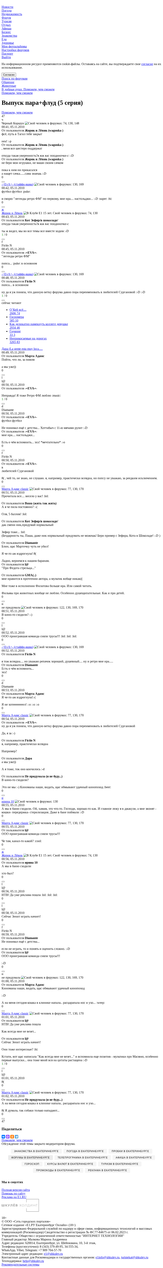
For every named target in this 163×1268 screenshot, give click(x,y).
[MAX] (8, 1136)
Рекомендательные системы (20, 1264)
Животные (9, 85)
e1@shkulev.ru (53, 1253)
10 (8, 801)
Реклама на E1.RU (14, 1197)
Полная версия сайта (16, 1190)
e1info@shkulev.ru (107, 1257)
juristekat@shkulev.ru (134, 1257)
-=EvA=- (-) (17, 184)
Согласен (9, 74)
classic (15, 489)
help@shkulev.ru (33, 1261)
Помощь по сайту (13, 1193)
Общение (8, 82)
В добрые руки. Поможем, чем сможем (28, 89)
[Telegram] (16, 1136)
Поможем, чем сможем (17, 93)
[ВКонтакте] (3, 1136)
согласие (147, 64)
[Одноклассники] (12, 1136)
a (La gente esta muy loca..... (22, 348)
